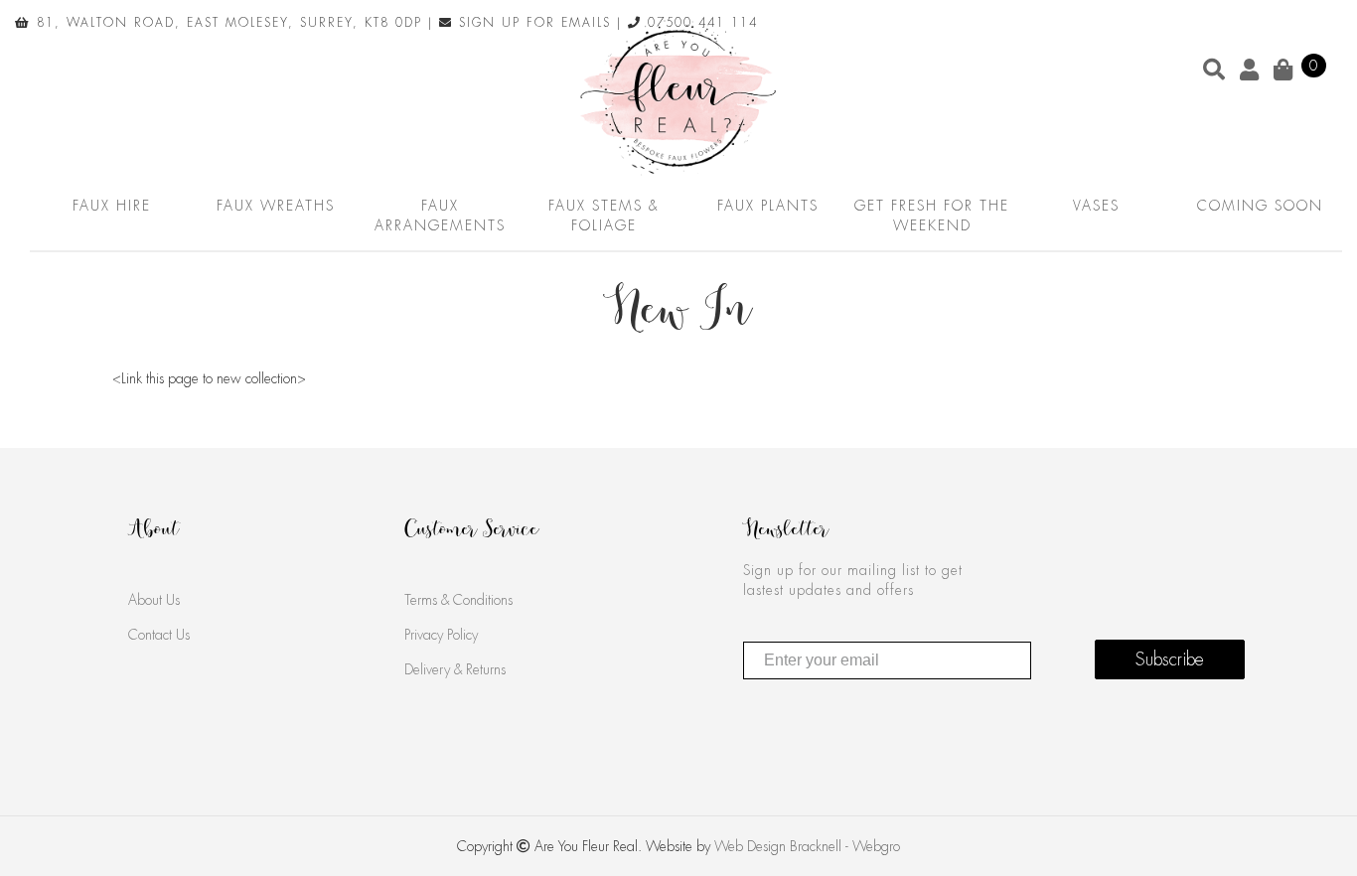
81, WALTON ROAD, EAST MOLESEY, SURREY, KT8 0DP (226, 23)
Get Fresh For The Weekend (931, 215)
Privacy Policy (441, 635)
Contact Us (159, 635)
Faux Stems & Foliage (603, 215)
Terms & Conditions (458, 600)
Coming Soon (1260, 206)
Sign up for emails (532, 23)
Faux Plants (768, 206)
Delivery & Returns (455, 669)
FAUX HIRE (112, 206)
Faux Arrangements (440, 215)
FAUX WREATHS (276, 206)
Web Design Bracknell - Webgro (807, 846)
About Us (154, 600)
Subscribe (1169, 659)
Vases (1096, 206)
